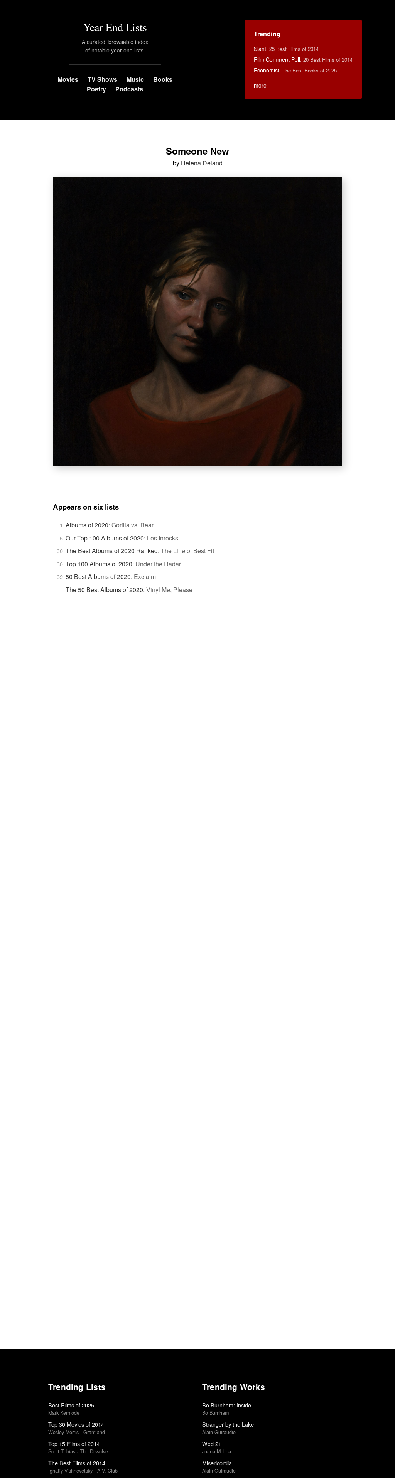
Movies (67, 79)
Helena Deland (202, 162)
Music (135, 79)
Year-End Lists (115, 27)
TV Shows (102, 79)
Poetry (96, 88)
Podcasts (129, 88)
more (260, 85)
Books (162, 79)
